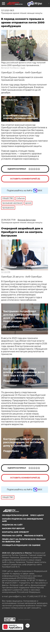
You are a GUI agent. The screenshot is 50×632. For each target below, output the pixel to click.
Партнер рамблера (24, 619)
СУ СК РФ (5, 272)
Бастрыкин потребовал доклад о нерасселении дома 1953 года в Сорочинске (24, 372)
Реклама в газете (33, 535)
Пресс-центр (37, 515)
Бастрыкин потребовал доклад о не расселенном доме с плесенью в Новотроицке (21, 316)
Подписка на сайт (12, 525)
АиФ (23, 68)
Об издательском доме (15, 515)
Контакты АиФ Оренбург (15, 532)
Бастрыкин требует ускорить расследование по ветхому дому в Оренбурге (23, 442)
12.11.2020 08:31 (7, 10)
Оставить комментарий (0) (25, 179)
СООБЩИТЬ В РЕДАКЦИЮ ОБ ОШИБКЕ (21, 545)
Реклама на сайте (12, 535)
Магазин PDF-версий (13, 528)
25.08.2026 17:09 (8, 220)
